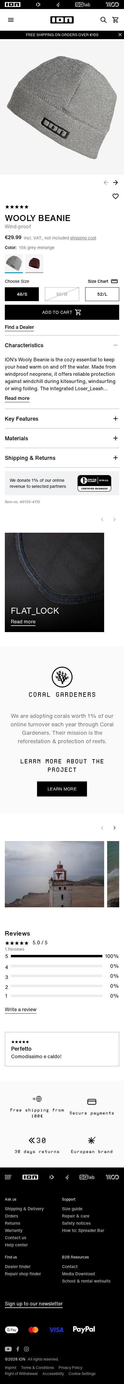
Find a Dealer (19, 327)
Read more (17, 398)
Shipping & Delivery (24, 1208)
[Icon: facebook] (18, 1349)
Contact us (15, 1237)
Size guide (72, 1208)
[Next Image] (115, 182)
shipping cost (83, 238)
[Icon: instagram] (26, 1349)
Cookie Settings (82, 1373)
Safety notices (76, 1223)
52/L (102, 294)
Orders (11, 1216)
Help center (16, 1245)
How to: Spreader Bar (83, 1230)
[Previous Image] (106, 182)
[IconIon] (12, 4)
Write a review (20, 1009)
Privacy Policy (70, 1367)
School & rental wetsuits (86, 1281)
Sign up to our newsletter (34, 1303)
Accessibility (53, 1373)
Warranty (14, 1230)
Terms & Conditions (37, 1367)
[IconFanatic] (58, 4)
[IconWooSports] (112, 4)
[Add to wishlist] (115, 196)
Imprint (10, 1367)
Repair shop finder (23, 1273)
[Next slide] (114, 519)
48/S (22, 294)
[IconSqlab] (82, 4)
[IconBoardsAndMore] (8, 1177)
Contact (70, 1266)
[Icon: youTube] (8, 1349)
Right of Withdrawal (21, 1373)
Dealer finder (17, 1266)
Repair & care (75, 1216)
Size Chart (98, 281)
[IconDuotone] (38, 4)
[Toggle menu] (11, 20)
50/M (61, 294)
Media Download (78, 1273)
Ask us (10, 1199)
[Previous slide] (102, 519)
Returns (12, 1223)
